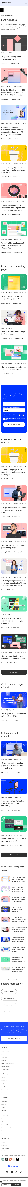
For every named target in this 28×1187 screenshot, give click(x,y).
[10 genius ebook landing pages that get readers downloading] (5, 919)
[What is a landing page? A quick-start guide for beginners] (14, 281)
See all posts (14, 672)
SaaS (2, 1083)
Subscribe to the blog (14, 424)
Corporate (4, 1101)
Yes (21, 415)
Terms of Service (21, 1177)
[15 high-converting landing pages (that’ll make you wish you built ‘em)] (14, 748)
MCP (2, 1054)
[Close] (26, 1179)
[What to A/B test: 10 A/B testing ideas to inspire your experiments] (14, 603)
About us (3, 1104)
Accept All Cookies (16, 1184)
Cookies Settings (6, 1184)
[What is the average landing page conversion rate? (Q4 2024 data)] (5, 959)
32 (16, 979)
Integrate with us (5, 1121)
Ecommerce (4, 1080)
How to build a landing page (8, 1124)
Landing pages (5, 1051)
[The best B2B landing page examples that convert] (5, 949)
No (24, 415)
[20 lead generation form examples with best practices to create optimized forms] (14, 190)
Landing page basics (6, 1127)
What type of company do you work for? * (12, 407)
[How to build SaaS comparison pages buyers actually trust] (5, 889)
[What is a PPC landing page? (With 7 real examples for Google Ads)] (14, 228)
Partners (3, 1110)
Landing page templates (7, 1063)
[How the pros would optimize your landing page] (14, 530)
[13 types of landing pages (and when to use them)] (14, 43)
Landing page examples (7, 1130)
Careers (3, 1107)
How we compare (5, 1066)
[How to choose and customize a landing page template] (14, 352)
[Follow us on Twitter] (16, 1172)
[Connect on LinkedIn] (12, 1172)
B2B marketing (5, 1089)
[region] (14, 1182)
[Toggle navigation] (25, 2)
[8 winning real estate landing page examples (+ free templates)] (14, 786)
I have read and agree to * (15, 419)
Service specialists (5, 1092)
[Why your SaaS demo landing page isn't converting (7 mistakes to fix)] (5, 879)
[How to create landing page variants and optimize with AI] (14, 641)
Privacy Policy (12, 1177)
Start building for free (14, 1038)
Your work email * (6, 401)
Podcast (3, 1133)
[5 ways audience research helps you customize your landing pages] (14, 493)
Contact (3, 1142)
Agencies (3, 1077)
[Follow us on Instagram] (7, 1172)
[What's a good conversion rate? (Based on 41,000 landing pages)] (5, 909)
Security (5, 1177)
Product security (5, 1069)
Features (3, 1060)
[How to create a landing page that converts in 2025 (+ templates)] (5, 929)
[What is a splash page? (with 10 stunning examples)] (14, 824)
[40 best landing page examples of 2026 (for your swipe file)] (5, 899)
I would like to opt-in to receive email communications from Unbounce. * (9, 415)
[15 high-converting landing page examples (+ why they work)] (5, 939)
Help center (4, 1145)
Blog (2, 1118)
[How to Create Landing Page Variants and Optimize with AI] (5, 968)
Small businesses (5, 1086)
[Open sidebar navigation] (2, 10)
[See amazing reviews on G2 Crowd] (21, 1172)
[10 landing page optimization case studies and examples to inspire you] (14, 153)
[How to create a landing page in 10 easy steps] (14, 317)
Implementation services (5, 1149)
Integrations (4, 1057)
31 (14, 979)
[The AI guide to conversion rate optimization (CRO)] (14, 700)
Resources (5, 1115)
